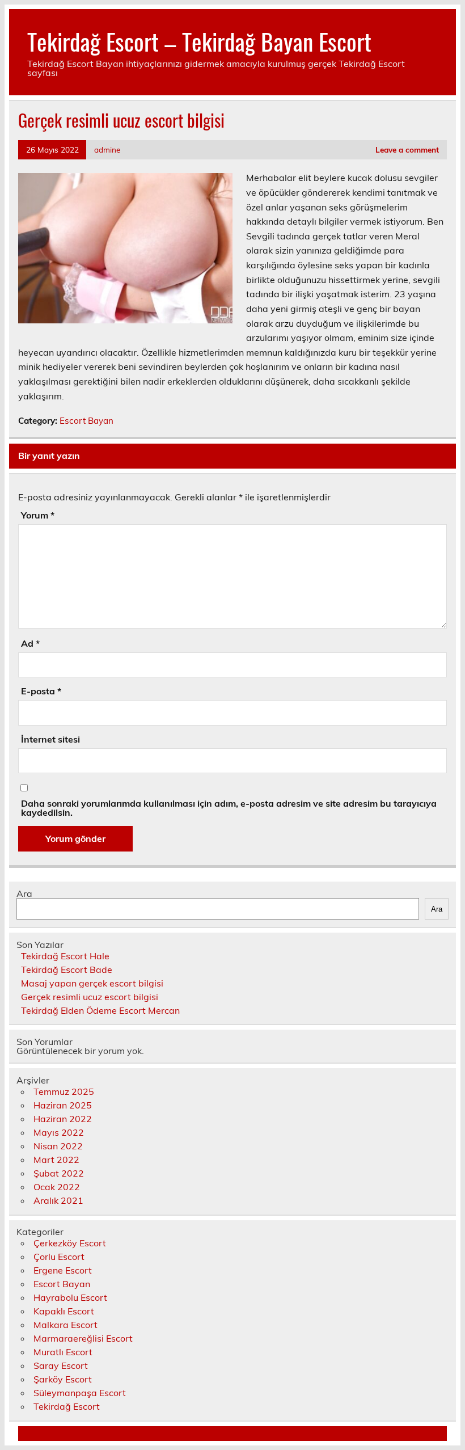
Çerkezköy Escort (69, 1243)
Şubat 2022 (58, 1173)
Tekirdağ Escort (66, 1406)
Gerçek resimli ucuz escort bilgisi (89, 996)
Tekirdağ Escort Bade (66, 969)
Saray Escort (60, 1365)
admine (107, 149)
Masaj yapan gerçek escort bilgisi (92, 983)
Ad (30, 643)
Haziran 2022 (62, 1118)
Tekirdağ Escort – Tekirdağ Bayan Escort (199, 40)
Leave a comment (407, 149)
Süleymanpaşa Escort (79, 1392)
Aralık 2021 (58, 1200)
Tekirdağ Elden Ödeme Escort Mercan (100, 1010)
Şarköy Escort (62, 1379)
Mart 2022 (56, 1159)
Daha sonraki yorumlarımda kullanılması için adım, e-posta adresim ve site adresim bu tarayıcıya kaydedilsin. (229, 808)
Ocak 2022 (56, 1186)
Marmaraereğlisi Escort (83, 1338)
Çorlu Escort (58, 1256)
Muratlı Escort (62, 1352)
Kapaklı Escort (63, 1311)
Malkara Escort (65, 1324)
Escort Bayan (86, 420)
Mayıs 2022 (58, 1132)
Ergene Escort (62, 1270)
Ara (24, 893)
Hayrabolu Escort (70, 1297)
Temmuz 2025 (63, 1091)
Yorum (37, 515)
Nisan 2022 (58, 1146)
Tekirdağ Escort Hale (65, 956)
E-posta (41, 691)
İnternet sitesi (50, 739)
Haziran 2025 (62, 1105)
